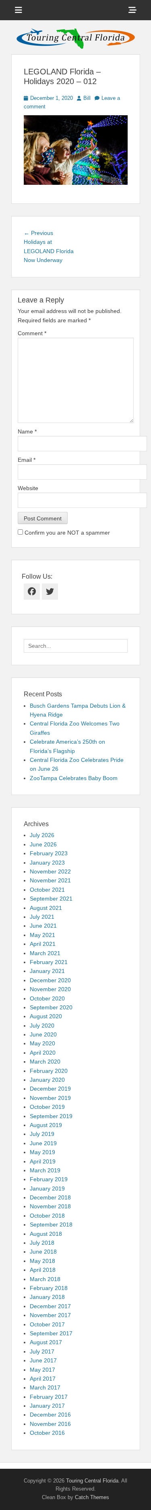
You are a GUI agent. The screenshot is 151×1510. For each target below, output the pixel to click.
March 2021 (45, 953)
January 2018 (47, 1297)
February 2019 (49, 1179)
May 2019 (42, 1152)
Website (28, 488)
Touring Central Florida (92, 1481)
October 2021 (47, 889)
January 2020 (47, 1079)
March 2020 (45, 1061)
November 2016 (50, 1424)
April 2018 (43, 1270)
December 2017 (50, 1306)
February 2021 (49, 962)
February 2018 (49, 1288)
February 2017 (49, 1397)
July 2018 (42, 1242)
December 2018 (50, 1197)
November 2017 (50, 1315)
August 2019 (46, 1125)
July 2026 (42, 835)
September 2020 (51, 1007)
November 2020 (50, 989)
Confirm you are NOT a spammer (66, 532)
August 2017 (46, 1342)
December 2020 (50, 980)
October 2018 (47, 1215)
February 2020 (49, 1071)
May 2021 (42, 935)
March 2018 (45, 1279)
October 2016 (47, 1433)
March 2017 (45, 1387)
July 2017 (42, 1351)
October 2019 (47, 1107)
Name (27, 431)
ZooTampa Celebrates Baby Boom (74, 778)
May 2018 (42, 1261)
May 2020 (42, 1043)
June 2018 (43, 1251)
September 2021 (51, 898)
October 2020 (47, 998)
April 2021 (43, 944)
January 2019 (47, 1188)
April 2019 (43, 1161)
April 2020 (43, 1052)
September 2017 (51, 1333)
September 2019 (51, 1116)
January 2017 (47, 1405)
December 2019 (50, 1088)
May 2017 (42, 1369)
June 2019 (43, 1143)
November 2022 (50, 871)
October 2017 (47, 1324)
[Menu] (18, 10)
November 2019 (50, 1098)
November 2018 (50, 1206)
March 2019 (45, 1170)
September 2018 (51, 1224)
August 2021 (46, 908)
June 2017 (43, 1360)
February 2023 (49, 853)
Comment (32, 333)
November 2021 (50, 880)
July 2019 (42, 1134)
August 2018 (46, 1234)
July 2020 (42, 1025)
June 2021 (43, 925)
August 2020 (46, 1016)
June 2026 (43, 844)
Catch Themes (92, 1497)
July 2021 (42, 917)
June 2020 (43, 1034)
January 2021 (47, 971)
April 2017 (43, 1378)
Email (26, 460)
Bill (87, 98)
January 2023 (47, 862)
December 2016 (50, 1414)
